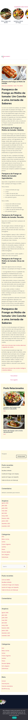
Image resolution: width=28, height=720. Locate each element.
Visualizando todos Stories (21, 6)
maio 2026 (4, 510)
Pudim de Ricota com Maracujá (10, 480)
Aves (15, 85)
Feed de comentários (7, 686)
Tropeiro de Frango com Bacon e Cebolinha (11, 408)
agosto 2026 (5, 503)
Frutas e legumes (6, 544)
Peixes (3, 549)
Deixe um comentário (7, 85)
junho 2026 (4, 508)
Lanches (4, 547)
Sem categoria (5, 554)
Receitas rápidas (6, 552)
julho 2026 (4, 505)
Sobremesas (5, 557)
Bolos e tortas (5, 539)
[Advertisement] (14, 39)
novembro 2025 (6, 526)
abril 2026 (4, 513)
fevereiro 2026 (5, 518)
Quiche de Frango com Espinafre (10, 477)
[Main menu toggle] (24, 57)
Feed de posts (5, 683)
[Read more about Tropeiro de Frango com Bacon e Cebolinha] (13, 398)
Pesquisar (4, 453)
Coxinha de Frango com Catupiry (10, 474)
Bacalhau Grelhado (6, 470)
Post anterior (14, 375)
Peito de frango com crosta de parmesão (13, 431)
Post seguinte (14, 380)
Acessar (4, 681)
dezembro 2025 (6, 523)
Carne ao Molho (6, 467)
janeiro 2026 (5, 521)
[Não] (26, 714)
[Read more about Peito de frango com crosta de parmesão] (13, 421)
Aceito (14, 717)
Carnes (3, 541)
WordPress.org (6, 688)
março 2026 (5, 516)
